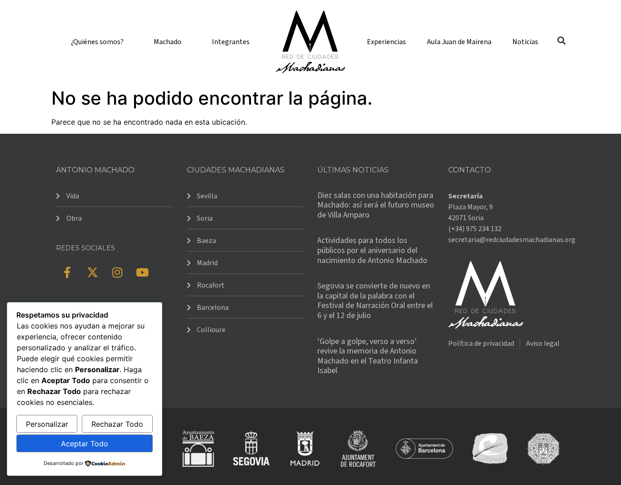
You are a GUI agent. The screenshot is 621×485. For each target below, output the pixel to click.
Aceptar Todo (84, 443)
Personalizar (47, 424)
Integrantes (231, 42)
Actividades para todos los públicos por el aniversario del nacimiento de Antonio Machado (372, 250)
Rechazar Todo (117, 424)
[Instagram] (117, 272)
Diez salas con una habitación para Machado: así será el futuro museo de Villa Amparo (375, 205)
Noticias (525, 42)
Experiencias (386, 42)
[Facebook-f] (67, 272)
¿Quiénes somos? (97, 42)
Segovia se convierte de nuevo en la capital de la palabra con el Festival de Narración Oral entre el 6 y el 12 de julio (375, 300)
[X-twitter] (92, 272)
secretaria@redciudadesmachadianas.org (512, 240)
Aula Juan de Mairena (459, 42)
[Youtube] (142, 272)
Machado (167, 42)
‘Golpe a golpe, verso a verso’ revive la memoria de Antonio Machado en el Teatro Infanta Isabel (367, 356)
